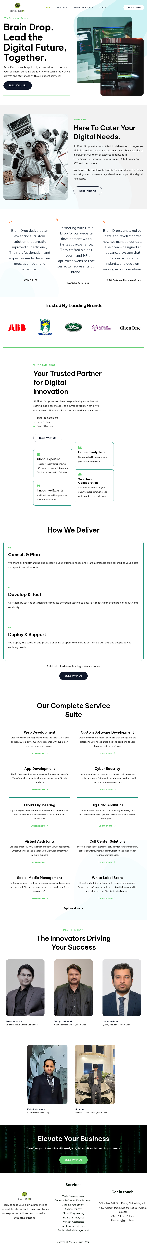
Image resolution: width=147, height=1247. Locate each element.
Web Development (73, 1196)
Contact (103, 7)
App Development (73, 1204)
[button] (66, 7)
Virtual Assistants (73, 1221)
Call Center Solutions (73, 1226)
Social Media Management (73, 1230)
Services (61, 7)
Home (47, 7)
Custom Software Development (73, 1200)
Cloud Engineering (73, 1213)
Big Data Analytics (73, 1217)
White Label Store (83, 7)
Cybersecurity (73, 1209)
